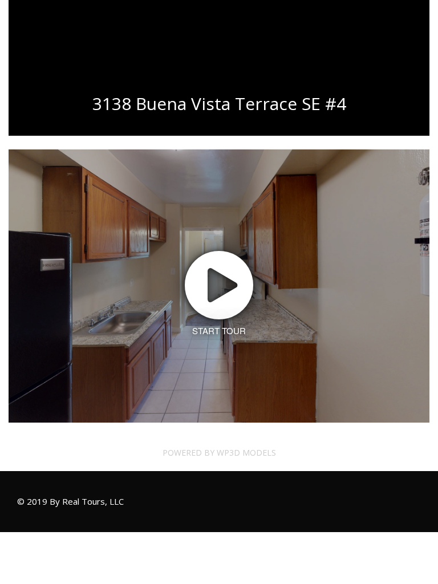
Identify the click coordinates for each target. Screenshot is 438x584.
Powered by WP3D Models (219, 452)
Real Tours (68, 22)
